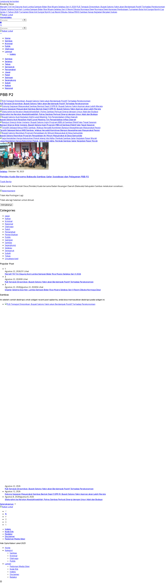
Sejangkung (10, 80)
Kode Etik (9, 531)
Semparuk (9, 67)
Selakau (8, 61)
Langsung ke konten (9, 1)
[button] (24, 20)
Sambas (8, 41)
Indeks (9, 17)
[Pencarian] (1, 25)
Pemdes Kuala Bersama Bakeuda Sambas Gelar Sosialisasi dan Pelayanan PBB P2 (44, 176)
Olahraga (9, 49)
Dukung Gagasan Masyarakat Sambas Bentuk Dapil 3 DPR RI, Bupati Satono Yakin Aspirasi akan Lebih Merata (50, 109)
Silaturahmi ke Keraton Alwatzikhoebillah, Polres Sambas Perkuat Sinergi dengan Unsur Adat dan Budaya (49, 114)
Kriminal (9, 43)
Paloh (7, 75)
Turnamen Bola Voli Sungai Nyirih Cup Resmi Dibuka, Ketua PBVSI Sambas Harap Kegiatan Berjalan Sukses (68, 12)
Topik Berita (5, 181)
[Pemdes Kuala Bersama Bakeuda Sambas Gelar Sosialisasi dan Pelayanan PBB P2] (24, 168)
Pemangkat (10, 69)
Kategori (9, 550)
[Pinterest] (6, 516)
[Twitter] (6, 514)
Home (3, 17)
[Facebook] (6, 511)
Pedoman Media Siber (15, 539)
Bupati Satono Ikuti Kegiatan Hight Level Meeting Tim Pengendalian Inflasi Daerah (38, 119)
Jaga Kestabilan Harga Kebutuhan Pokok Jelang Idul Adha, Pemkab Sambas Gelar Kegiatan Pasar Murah (49, 141)
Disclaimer (10, 536)
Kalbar (8, 85)
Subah (8, 83)
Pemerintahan (11, 234)
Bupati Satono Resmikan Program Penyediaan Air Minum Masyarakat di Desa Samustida (41, 135)
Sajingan (9, 77)
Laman (8, 563)
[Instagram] (6, 519)
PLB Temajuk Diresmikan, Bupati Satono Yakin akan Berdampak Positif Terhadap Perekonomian (120, 6)
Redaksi (8, 534)
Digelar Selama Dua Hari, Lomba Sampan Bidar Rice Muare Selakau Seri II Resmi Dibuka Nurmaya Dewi (47, 9)
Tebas (7, 64)
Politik (7, 46)
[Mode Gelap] (1, 22)
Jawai (7, 72)
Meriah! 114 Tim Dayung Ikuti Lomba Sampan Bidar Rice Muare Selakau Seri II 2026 (38, 6)
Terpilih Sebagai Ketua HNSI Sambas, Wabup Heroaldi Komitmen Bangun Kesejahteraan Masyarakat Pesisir (50, 130)
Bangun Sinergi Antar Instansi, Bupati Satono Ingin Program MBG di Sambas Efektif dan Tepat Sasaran (47, 125)
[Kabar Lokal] (6, 14)
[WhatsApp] (6, 522)
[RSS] (6, 524)
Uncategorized (11, 258)
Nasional (9, 88)
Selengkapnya (6, 205)
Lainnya (8, 51)
